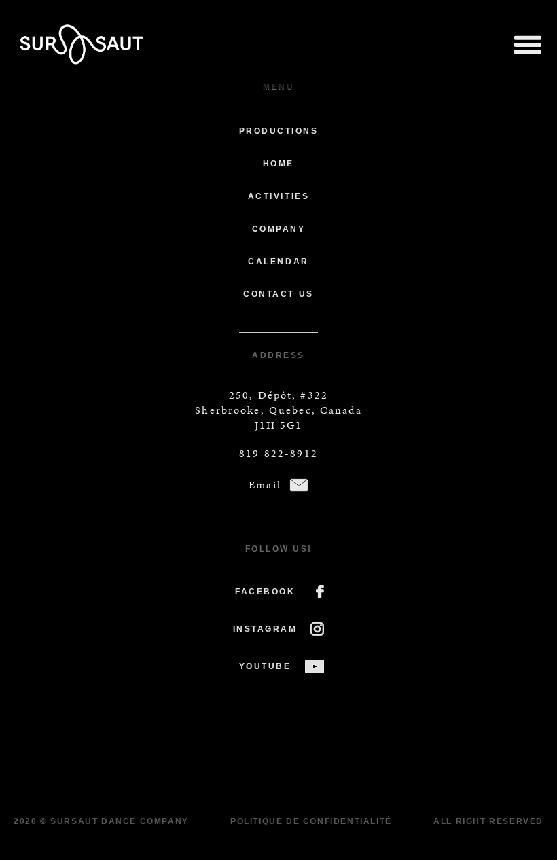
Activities (278, 196)
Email (265, 484)
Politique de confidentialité (311, 821)
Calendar (278, 261)
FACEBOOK (265, 591)
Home (278, 163)
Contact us (278, 294)
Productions (279, 131)
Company (279, 229)
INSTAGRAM (265, 629)
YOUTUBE (265, 666)
